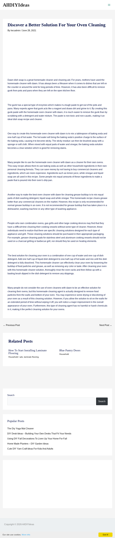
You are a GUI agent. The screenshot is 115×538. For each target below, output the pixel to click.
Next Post (105, 325)
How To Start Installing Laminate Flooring (27, 352)
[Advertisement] (57, 57)
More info (26, 535)
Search (10, 395)
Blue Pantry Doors (69, 350)
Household (13, 357)
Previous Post (11, 325)
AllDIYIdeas (16, 5)
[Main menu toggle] (109, 5)
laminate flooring (31, 357)
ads (21, 357)
